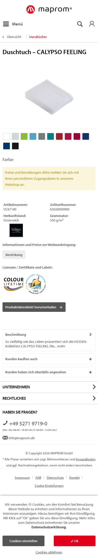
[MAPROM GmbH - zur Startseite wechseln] (49, 9)
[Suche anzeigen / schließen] (80, 24)
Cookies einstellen (23, 541)
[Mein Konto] (92, 24)
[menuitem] (12, 24)
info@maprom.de (21, 438)
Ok (75, 541)
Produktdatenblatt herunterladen (30, 307)
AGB (38, 477)
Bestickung (14, 254)
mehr (61, 346)
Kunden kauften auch (21, 359)
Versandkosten (85, 459)
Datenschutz (55, 477)
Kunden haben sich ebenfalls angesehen (35, 372)
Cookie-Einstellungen (49, 486)
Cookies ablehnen (49, 552)
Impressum (22, 477)
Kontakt (74, 477)
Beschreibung (15, 334)
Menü (17, 23)
